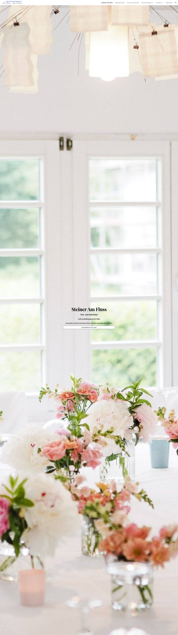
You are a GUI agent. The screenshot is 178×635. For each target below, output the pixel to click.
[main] (89, 315)
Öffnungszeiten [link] (120, 3)
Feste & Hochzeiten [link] (133, 3)
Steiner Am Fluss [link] (107, 3)
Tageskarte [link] (168, 3)
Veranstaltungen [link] (146, 3)
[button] (176, 2)
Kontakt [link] (158, 3)
